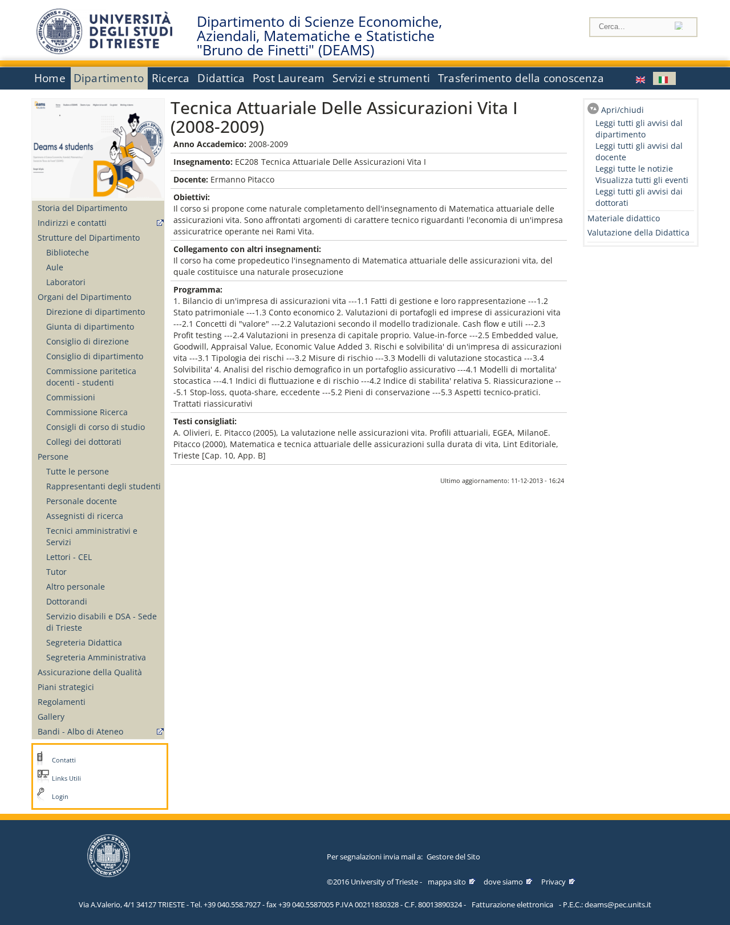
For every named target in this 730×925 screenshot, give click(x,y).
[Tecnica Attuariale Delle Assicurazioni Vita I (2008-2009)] (664, 78)
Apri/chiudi (622, 109)
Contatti (64, 760)
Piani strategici (66, 686)
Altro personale (75, 586)
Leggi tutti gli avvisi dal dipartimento (639, 128)
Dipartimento (109, 78)
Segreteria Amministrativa (96, 657)
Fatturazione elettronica (512, 904)
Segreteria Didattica (84, 642)
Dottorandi (66, 601)
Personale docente (81, 501)
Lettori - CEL (69, 556)
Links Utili (66, 778)
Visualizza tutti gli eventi (641, 180)
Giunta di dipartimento (90, 326)
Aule (54, 267)
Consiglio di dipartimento (94, 356)
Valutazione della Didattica (638, 232)
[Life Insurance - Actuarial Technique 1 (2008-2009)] (641, 78)
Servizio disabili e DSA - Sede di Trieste (101, 622)
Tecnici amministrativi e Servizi (91, 536)
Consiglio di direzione (87, 341)
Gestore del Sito (453, 856)
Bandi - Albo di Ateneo (80, 731)
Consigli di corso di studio (95, 426)
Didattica (221, 78)
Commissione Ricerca (87, 412)
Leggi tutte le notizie (634, 168)
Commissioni (70, 397)
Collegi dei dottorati (83, 441)
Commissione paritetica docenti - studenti (91, 377)
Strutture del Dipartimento (89, 237)
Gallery (51, 716)
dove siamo (503, 882)
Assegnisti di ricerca (84, 515)
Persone (53, 456)
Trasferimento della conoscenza (521, 78)
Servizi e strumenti (381, 78)
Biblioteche (67, 252)
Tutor (56, 571)
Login (60, 797)
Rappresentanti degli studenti (103, 486)
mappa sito (447, 882)
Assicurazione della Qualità (90, 672)
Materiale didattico (623, 218)
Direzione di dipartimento (95, 311)
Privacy (553, 882)
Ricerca (170, 78)
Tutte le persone (77, 471)
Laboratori (66, 282)
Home (50, 78)
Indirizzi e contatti (72, 222)
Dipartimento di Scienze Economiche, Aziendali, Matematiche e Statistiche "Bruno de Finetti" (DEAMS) (319, 36)
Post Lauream (289, 78)
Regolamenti (62, 701)
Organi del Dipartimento (84, 296)
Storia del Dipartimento (82, 207)
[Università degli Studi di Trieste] (104, 51)
